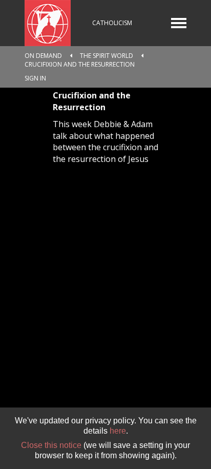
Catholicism (112, 22)
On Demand (43, 55)
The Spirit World (106, 55)
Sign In (35, 78)
